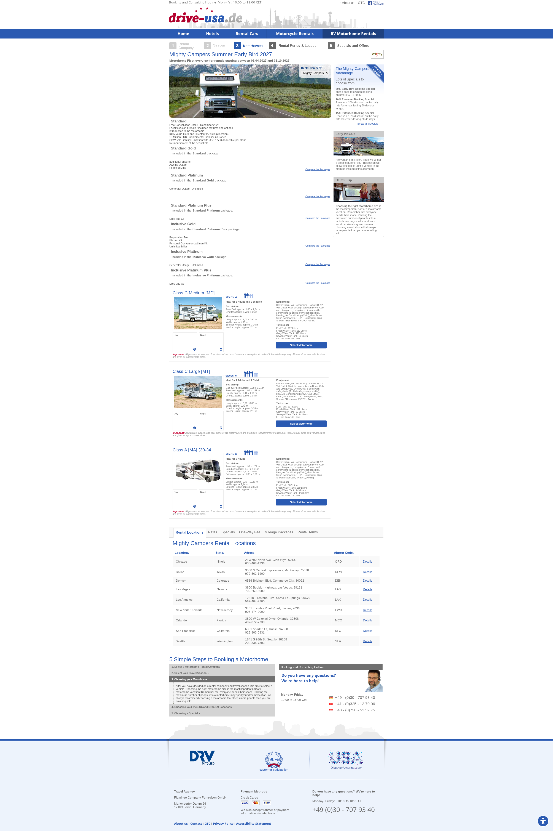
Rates (212, 532)
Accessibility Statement (253, 823)
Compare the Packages (317, 169)
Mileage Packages (279, 532)
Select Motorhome (301, 345)
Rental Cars (247, 33)
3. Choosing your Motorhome (189, 679)
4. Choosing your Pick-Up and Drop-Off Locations (202, 707)
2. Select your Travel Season (189, 673)
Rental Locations (189, 532)
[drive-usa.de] (205, 21)
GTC (361, 3)
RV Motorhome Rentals (353, 33)
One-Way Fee (249, 532)
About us (348, 3)
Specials (228, 532)
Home (183, 33)
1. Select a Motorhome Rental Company (196, 666)
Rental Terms (307, 532)
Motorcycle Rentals (295, 33)
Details (367, 561)
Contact (196, 823)
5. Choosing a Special (185, 713)
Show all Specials (367, 123)
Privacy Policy (223, 823)
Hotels (212, 33)
